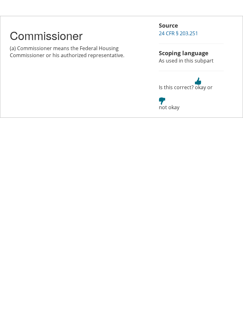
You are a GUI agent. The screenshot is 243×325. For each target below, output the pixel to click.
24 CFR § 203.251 (178, 33)
